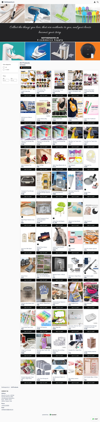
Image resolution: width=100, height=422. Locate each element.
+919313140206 (5, 405)
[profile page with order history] (94, 2)
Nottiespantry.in (9, 2)
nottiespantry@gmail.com (7, 409)
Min (3, 78)
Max (12, 78)
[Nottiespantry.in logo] (2, 2)
